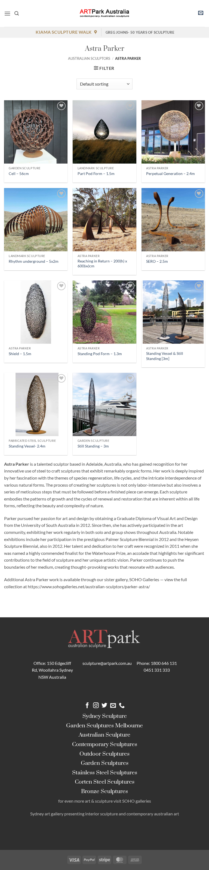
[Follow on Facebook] (87, 706)
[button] (7, 13)
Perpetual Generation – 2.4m (170, 173)
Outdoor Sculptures (104, 754)
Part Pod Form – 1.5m (96, 173)
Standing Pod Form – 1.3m (100, 353)
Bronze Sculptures (104, 791)
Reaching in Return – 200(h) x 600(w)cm (102, 263)
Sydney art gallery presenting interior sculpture (74, 813)
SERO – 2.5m (157, 261)
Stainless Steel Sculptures (104, 772)
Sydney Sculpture (104, 716)
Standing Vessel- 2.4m (27, 446)
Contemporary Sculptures (104, 744)
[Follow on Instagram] (96, 706)
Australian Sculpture (104, 734)
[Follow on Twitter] (104, 706)
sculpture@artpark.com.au (107, 663)
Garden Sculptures (104, 763)
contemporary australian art (153, 813)
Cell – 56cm (19, 173)
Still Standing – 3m (93, 446)
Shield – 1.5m (20, 353)
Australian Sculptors (89, 58)
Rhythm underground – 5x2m (34, 261)
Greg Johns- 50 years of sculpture (140, 32)
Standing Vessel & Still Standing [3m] (164, 356)
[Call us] (122, 706)
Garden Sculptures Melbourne (104, 725)
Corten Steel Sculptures (104, 781)
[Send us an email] (113, 706)
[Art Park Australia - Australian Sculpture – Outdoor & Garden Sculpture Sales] (104, 13)
